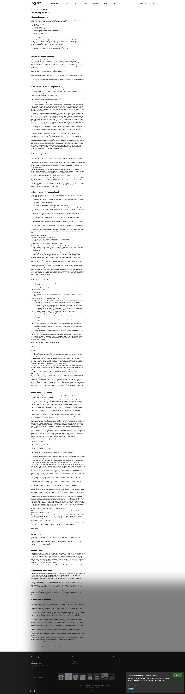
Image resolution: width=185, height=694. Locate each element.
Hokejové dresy (116, 660)
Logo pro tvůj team (117, 666)
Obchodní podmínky (36, 663)
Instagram (74, 663)
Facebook (74, 661)
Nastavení (130, 688)
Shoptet (90, 688)
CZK (141, 3)
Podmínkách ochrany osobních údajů (72, 565)
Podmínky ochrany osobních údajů (40, 665)
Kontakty (33, 667)
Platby (32, 661)
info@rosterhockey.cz (77, 660)
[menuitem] (55, 3)
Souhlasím (177, 675)
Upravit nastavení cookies (93, 687)
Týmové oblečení (117, 663)
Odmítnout (177, 680)
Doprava (33, 660)
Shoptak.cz (97, 688)
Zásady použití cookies (134, 685)
